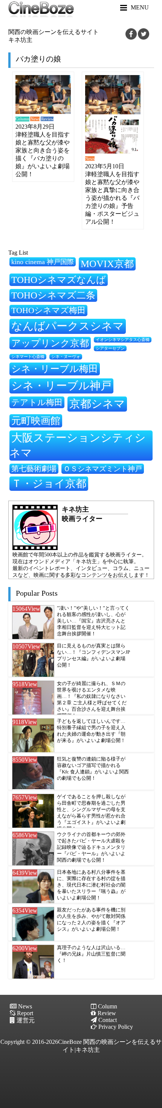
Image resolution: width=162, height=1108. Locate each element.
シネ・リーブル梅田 (54, 368)
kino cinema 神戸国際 (42, 262)
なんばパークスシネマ (67, 326)
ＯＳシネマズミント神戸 (102, 469)
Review (47, 119)
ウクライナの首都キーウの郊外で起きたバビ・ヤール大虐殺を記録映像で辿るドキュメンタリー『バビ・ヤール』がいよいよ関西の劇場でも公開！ (91, 847)
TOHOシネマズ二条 (53, 295)
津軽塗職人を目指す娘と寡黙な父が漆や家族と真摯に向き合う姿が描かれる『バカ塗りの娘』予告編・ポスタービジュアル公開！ (112, 198)
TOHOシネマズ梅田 (48, 310)
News (35, 119)
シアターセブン (110, 348)
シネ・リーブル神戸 (61, 386)
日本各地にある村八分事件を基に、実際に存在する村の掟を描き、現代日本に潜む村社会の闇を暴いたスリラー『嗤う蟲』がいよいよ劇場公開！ (91, 885)
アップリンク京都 (50, 343)
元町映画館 (35, 420)
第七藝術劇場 (34, 468)
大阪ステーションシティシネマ (77, 445)
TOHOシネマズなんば (58, 280)
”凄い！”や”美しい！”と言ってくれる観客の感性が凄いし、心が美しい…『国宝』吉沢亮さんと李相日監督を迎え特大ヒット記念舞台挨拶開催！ (93, 620)
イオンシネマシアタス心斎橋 (123, 339)
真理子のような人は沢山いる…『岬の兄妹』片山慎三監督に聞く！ (91, 954)
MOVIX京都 (107, 263)
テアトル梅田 (37, 402)
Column (22, 119)
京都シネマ (97, 404)
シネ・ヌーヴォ (65, 356)
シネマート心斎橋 (27, 357)
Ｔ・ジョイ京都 (48, 483)
